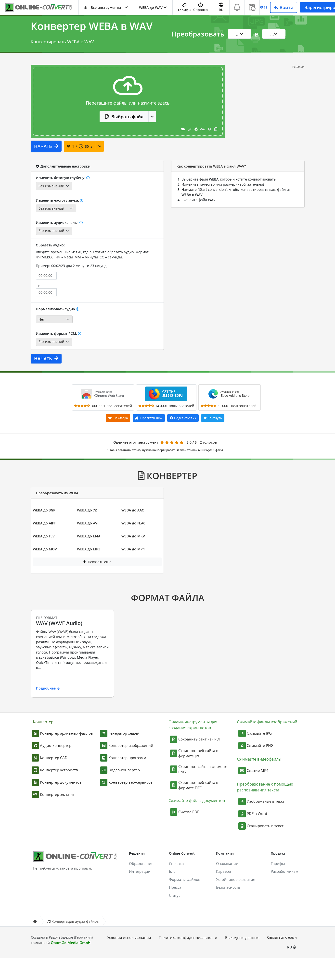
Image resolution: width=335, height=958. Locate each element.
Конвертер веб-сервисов (130, 782)
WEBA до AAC (132, 510)
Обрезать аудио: (50, 245)
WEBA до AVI (87, 523)
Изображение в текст (265, 801)
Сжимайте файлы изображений (267, 722)
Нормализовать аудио (56, 309)
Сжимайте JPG (259, 733)
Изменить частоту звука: (58, 200)
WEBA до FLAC (133, 523)
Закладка (120, 418)
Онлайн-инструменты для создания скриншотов (192, 724)
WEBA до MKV (133, 536)
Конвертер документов (61, 782)
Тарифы (184, 10)
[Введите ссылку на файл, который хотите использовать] (190, 129)
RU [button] (221, 9)
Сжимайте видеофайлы (259, 759)
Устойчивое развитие (235, 879)
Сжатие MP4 (258, 770)
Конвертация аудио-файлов (75, 921)
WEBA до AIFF (44, 523)
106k (151, 418)
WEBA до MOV (45, 549)
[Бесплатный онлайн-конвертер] (41, 7)
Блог (173, 871)
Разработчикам (284, 871)
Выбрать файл (127, 117)
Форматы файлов (184, 879)
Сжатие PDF (188, 811)
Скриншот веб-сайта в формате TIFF (198, 785)
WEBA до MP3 (88, 549)
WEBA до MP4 (133, 549)
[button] (106, 7)
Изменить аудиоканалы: (57, 222)
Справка (200, 9)
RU (290, 947)
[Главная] (34, 921)
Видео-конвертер (124, 769)
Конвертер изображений (130, 745)
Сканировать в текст (265, 825)
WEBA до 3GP (44, 510)
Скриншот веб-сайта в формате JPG (198, 753)
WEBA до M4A (88, 536)
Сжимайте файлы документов (196, 800)
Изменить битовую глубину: (61, 177)
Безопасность (228, 887)
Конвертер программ (127, 757)
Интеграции (140, 871)
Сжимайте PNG (260, 745)
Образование (141, 863)
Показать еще (99, 561)
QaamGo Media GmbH (70, 942)
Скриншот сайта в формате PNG (202, 769)
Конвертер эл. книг (57, 794)
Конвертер (43, 722)
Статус (174, 895)
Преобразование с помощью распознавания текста (265, 787)
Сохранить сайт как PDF (199, 739)
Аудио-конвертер (55, 745)
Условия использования (129, 937)
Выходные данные (242, 937)
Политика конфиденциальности (188, 937)
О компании (227, 863)
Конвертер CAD (53, 757)
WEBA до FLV (44, 536)
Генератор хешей (124, 733)
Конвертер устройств (59, 769)
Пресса (175, 887)
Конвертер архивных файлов (66, 733)
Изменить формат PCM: (57, 333)
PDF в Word (257, 813)
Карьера (223, 871)
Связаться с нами (282, 937)
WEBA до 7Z (87, 510)
